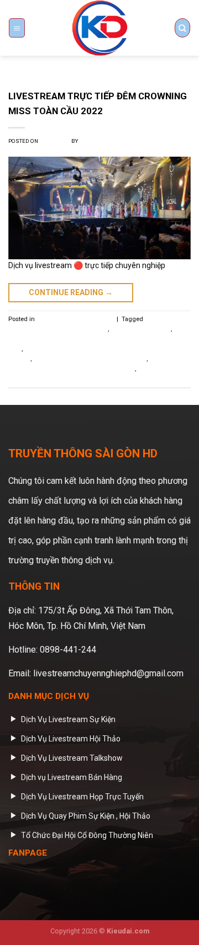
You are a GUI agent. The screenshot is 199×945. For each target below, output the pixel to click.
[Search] (182, 28)
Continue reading (71, 292)
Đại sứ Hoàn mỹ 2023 (141, 329)
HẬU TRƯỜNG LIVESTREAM (74, 319)
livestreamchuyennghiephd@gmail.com (108, 673)
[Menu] (16, 28)
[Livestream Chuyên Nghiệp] (99, 28)
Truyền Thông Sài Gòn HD (114, 141)
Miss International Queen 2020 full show (89, 358)
